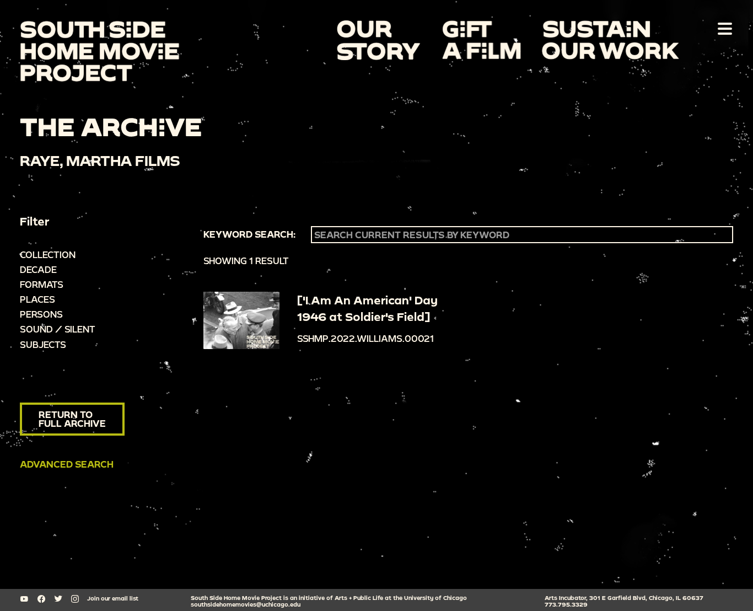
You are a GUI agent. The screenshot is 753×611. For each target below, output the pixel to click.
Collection (48, 254)
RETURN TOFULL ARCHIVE (72, 418)
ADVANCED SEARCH (67, 464)
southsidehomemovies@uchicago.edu (245, 604)
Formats (41, 284)
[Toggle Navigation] (723, 28)
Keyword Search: (249, 234)
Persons (41, 314)
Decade (38, 269)
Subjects (43, 344)
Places (37, 299)
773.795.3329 (566, 604)
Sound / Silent (57, 329)
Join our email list (112, 598)
